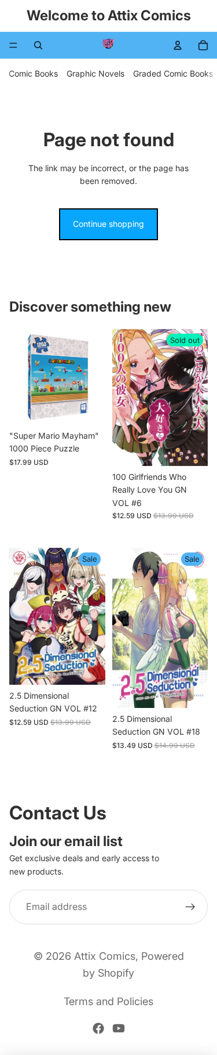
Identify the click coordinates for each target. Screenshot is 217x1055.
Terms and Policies (108, 1001)
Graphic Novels (95, 73)
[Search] (38, 45)
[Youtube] (119, 1028)
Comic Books (33, 73)
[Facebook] (98, 1028)
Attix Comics (104, 956)
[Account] (177, 45)
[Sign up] (190, 907)
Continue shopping (108, 224)
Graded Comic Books (173, 73)
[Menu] (13, 45)
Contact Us (57, 812)
